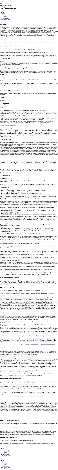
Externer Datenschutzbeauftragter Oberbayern (45, 443)
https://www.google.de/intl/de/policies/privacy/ (32, 344)
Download (3, 17)
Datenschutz (5, 456)
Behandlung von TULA (7, 14)
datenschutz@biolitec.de (6, 103)
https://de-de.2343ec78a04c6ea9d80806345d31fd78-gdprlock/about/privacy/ (26, 307)
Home (3, 12)
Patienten (3, 13)
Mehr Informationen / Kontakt (6, 19)
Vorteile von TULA (6, 15)
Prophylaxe (5, 16)
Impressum (5, 468)
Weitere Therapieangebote (5, 18)
